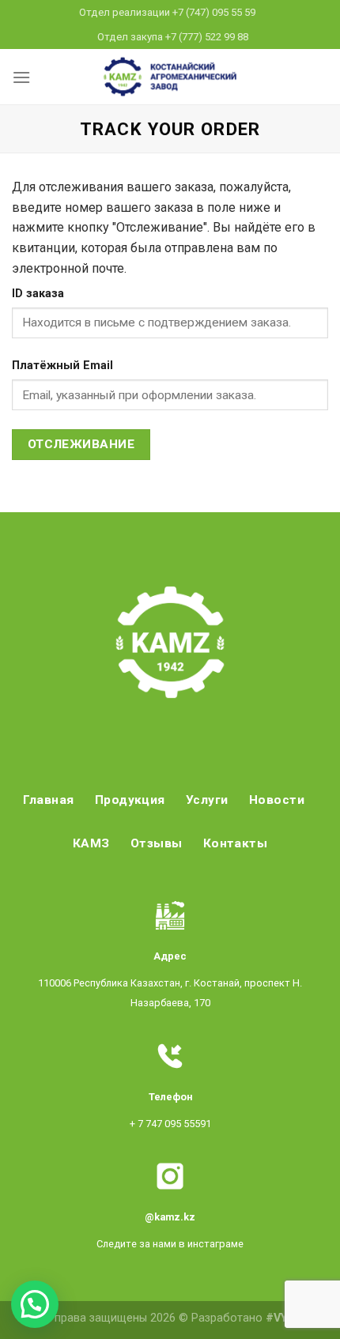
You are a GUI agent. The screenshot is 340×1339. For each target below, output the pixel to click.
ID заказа (38, 293)
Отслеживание (81, 444)
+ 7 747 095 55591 (170, 1124)
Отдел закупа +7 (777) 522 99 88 (172, 37)
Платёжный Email (62, 365)
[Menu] (21, 77)
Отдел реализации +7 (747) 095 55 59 (167, 12)
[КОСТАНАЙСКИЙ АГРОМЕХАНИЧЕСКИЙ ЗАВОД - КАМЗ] (170, 76)
